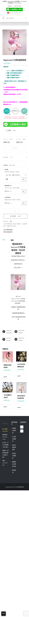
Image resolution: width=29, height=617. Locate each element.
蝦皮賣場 (14, 471)
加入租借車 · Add (15, 216)
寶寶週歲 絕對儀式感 (14, 464)
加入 (23, 179)
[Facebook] (21, 427)
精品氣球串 (9, 232)
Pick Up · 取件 (8, 139)
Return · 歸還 (20, 139)
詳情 (6, 376)
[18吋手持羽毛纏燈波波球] (21, 356)
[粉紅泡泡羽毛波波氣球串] (21, 387)
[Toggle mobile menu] (26, 18)
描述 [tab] (3, 240)
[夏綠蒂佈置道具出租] (5, 423)
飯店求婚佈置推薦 (14, 447)
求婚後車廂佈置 (14, 430)
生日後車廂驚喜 (14, 439)
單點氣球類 (9, 229)
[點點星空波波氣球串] (7, 356)
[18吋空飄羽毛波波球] (7, 387)
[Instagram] (21, 431)
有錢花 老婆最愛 (14, 456)
